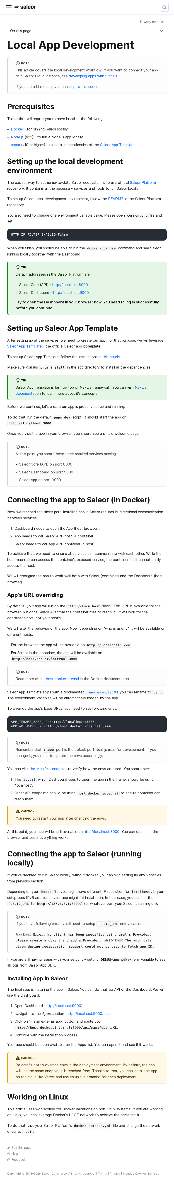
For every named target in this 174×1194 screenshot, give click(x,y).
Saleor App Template (117, 144)
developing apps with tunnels (93, 76)
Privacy (115, 1173)
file (102, 692)
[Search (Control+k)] (164, 7)
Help (15, 1154)
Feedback (19, 1159)
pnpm (15, 144)
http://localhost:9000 (71, 292)
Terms (102, 1173)
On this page (20, 30)
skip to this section (85, 86)
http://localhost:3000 (101, 831)
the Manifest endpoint (48, 768)
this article (111, 357)
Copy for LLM (153, 22)
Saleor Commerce (54, 1173)
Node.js (17, 137)
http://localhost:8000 (70, 284)
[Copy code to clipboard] (161, 234)
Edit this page (21, 1147)
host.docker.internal (62, 678)
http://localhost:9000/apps (89, 1013)
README (115, 198)
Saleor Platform (143, 182)
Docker (17, 129)
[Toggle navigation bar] (8, 7)
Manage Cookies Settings (141, 1173)
